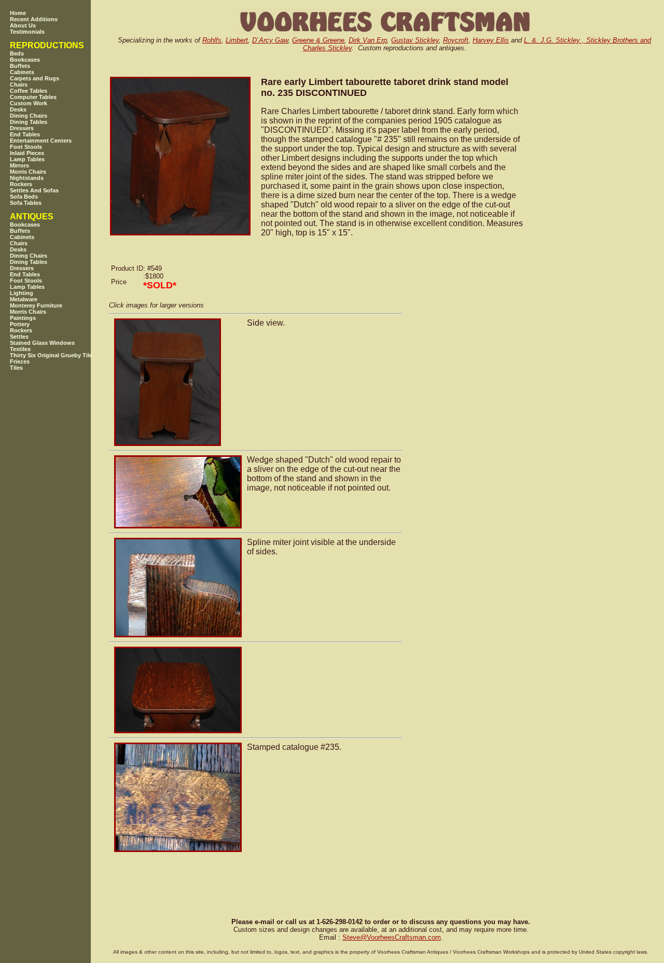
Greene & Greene (318, 40)
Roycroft (455, 40)
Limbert (237, 40)
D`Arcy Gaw (270, 40)
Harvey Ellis (491, 40)
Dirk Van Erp (368, 40)
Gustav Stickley (415, 40)
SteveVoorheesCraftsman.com (391, 937)
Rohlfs (212, 40)
